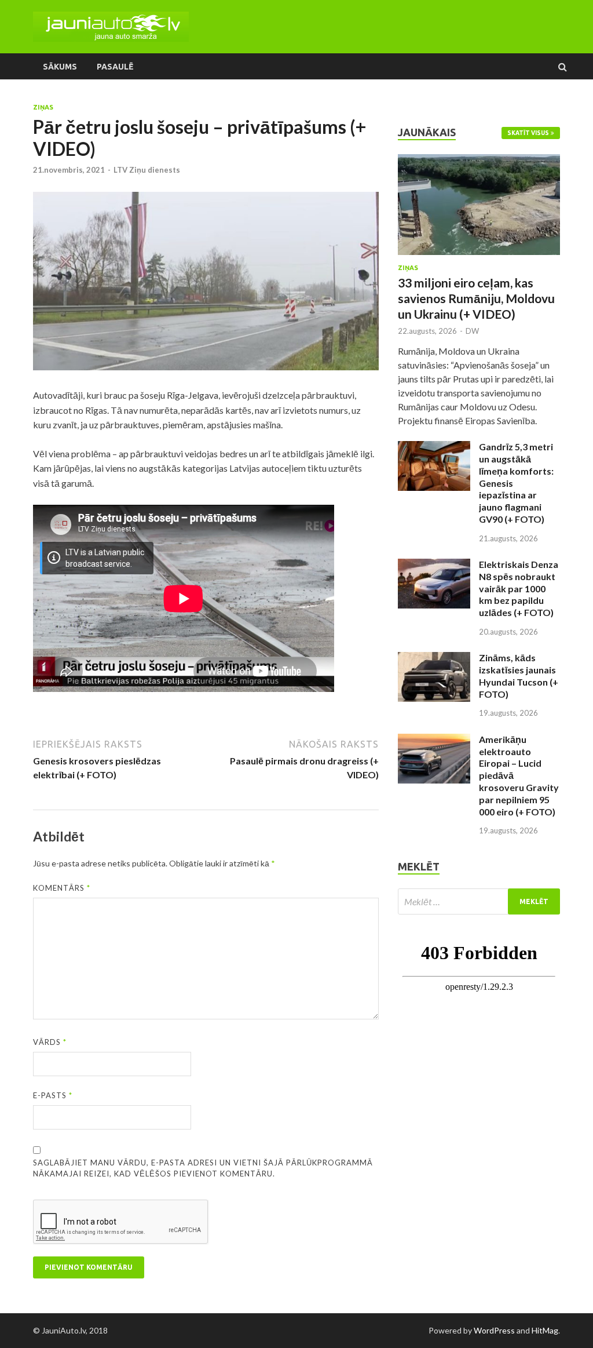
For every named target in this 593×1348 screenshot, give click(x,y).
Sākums (60, 66)
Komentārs (61, 887)
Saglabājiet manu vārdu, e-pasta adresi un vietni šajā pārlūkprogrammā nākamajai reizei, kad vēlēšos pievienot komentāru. (203, 1168)
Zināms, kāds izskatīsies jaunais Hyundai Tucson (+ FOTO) (518, 675)
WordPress (494, 1330)
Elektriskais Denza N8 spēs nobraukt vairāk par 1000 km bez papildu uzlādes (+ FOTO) (518, 588)
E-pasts (52, 1095)
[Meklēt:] (479, 901)
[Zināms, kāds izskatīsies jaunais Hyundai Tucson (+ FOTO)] (434, 658)
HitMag (545, 1330)
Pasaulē (115, 66)
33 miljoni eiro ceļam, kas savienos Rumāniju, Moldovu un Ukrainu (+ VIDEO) (476, 298)
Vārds (50, 1042)
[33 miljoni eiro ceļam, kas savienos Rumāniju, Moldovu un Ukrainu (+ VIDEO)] (479, 160)
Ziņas (43, 107)
